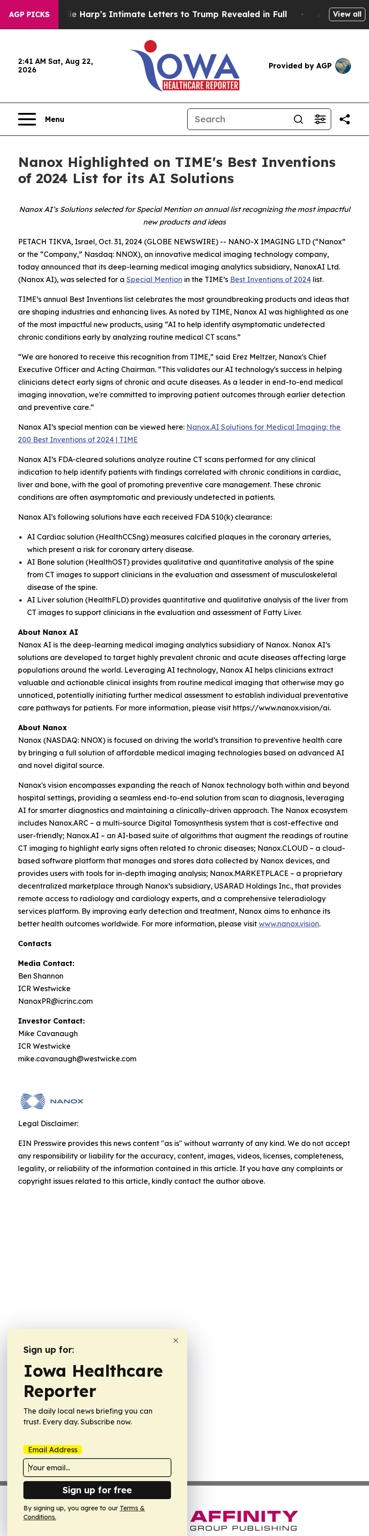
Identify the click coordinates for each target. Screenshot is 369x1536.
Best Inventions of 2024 (270, 279)
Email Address (52, 1449)
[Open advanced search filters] (320, 119)
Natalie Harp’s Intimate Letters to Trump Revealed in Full (166, 14)
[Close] (175, 1340)
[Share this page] (344, 119)
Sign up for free (97, 1490)
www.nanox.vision (289, 923)
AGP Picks (29, 14)
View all (347, 13)
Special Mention (154, 279)
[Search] (298, 119)
